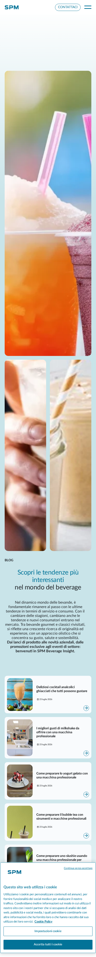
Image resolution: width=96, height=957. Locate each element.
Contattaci (68, 7)
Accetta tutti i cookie (48, 944)
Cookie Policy (43, 921)
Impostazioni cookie (47, 931)
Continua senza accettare (78, 868)
